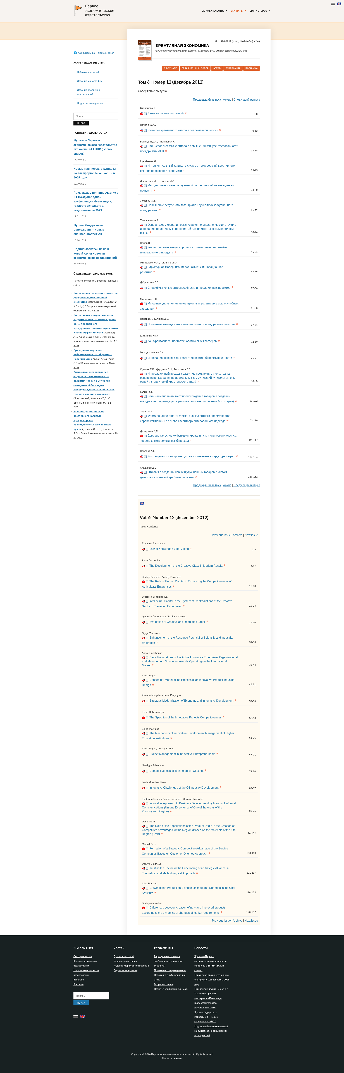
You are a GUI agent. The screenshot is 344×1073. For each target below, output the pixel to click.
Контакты (78, 984)
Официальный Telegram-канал (96, 52)
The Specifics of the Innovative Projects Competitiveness (185, 717)
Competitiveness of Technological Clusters (176, 770)
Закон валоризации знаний (166, 113)
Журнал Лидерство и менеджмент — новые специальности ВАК (88, 229)
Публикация (233, 68)
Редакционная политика (167, 956)
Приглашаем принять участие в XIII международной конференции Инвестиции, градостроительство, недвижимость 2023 (95, 201)
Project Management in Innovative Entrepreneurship (182, 753)
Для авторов (258, 11)
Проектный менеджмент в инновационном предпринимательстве (191, 324)
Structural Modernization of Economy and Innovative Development (191, 700)
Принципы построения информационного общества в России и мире (92, 354)
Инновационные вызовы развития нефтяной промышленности (190, 357)
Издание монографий (89, 80)
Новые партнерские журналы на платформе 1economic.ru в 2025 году (94, 173)
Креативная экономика (182, 45)
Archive (237, 535)
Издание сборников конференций (131, 965)
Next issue (251, 535)
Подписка (251, 68)
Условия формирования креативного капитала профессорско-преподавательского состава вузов (92, 420)
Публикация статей (88, 72)
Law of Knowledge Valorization (169, 548)
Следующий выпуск (246, 99)
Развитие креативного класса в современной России (183, 130)
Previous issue (221, 535)
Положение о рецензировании (170, 970)
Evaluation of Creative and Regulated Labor (177, 621)
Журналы (237, 11)
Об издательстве (213, 11)
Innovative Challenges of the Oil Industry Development (183, 787)
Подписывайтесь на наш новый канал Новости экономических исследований (95, 253)
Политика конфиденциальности (171, 988)
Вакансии (78, 979)
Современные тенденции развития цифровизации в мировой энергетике (95, 297)
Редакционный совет (195, 68)
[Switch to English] (339, 3)
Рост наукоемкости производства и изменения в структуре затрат (191, 456)
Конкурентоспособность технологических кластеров (182, 341)
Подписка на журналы (90, 103)
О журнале (170, 68)
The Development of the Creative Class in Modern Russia (186, 565)
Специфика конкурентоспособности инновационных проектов (189, 287)
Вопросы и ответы (163, 984)
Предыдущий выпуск (207, 99)
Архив (217, 68)
